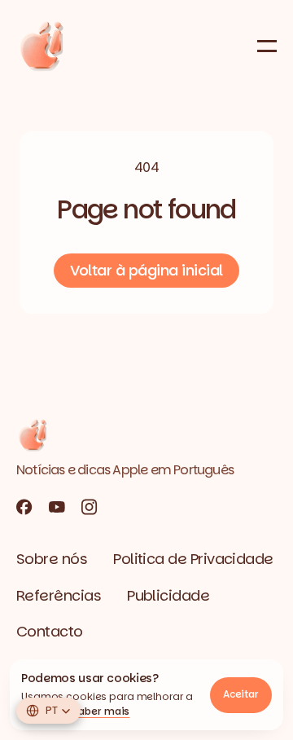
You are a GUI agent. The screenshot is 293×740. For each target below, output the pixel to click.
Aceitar (241, 694)
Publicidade (168, 595)
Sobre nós (51, 558)
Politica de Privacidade (193, 558)
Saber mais (101, 711)
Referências (58, 595)
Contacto (49, 631)
